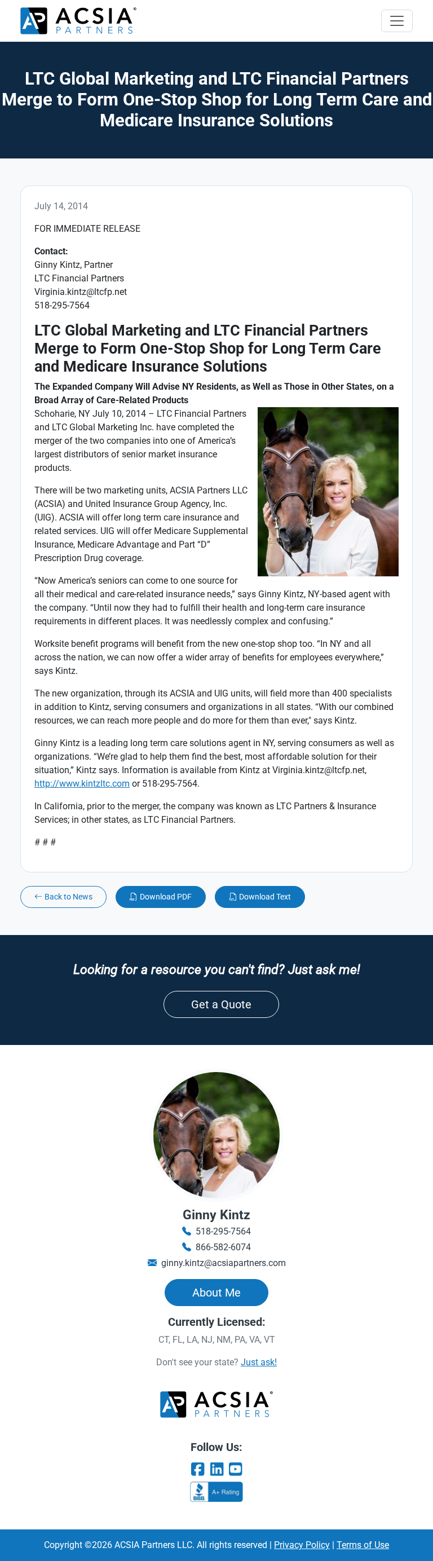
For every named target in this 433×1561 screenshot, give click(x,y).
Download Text (265, 896)
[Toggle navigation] (397, 21)
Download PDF (166, 896)
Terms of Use (363, 1545)
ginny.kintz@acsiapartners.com (223, 1263)
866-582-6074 (223, 1247)
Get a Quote (221, 1004)
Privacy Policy (302, 1545)
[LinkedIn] (216, 1469)
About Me (216, 1292)
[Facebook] (197, 1469)
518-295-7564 (223, 1231)
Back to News (68, 896)
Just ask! (259, 1362)
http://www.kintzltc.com (82, 783)
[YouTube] (235, 1469)
